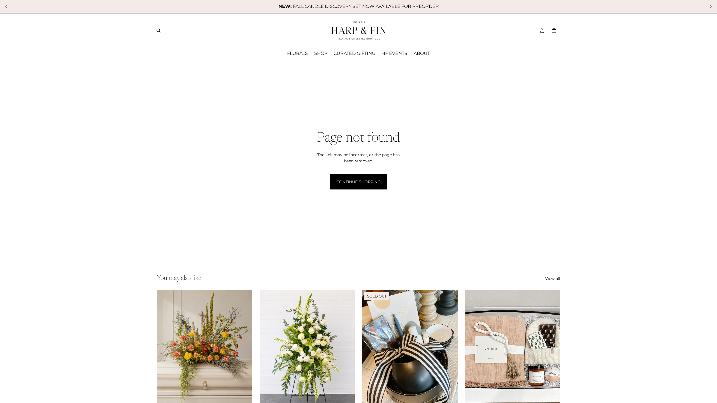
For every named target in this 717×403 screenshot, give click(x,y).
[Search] (158, 30)
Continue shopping (358, 181)
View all (552, 278)
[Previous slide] (6, 6)
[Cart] (554, 30)
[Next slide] (711, 6)
